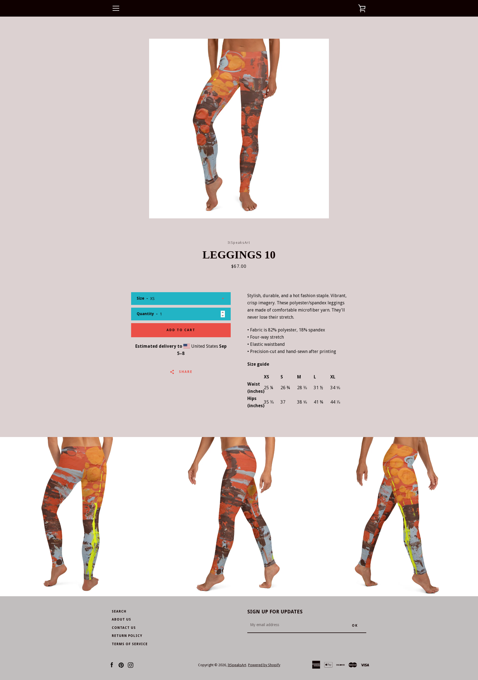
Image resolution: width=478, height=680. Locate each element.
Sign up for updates (275, 611)
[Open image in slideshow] (239, 128)
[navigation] (116, 8)
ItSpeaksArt (237, 665)
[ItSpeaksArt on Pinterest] (121, 664)
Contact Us (124, 628)
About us (121, 619)
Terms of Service (130, 644)
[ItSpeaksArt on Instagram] (130, 664)
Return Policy (127, 636)
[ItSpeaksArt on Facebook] (112, 664)
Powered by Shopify (264, 665)
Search (119, 611)
